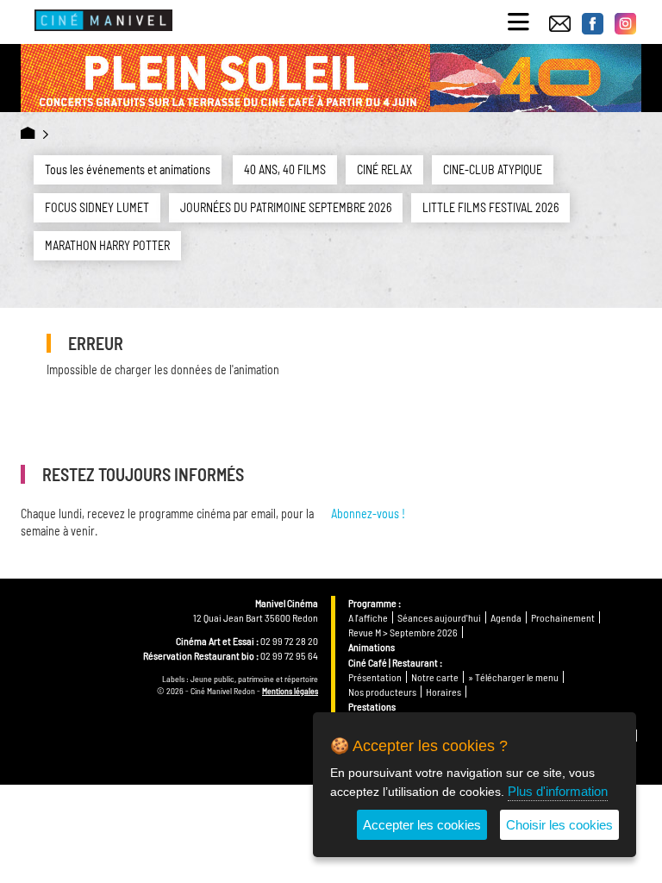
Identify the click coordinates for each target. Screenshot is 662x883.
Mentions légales (290, 691)
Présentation (375, 677)
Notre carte (435, 677)
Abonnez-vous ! (368, 513)
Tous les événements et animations (127, 169)
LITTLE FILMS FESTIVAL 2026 (490, 207)
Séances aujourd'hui (439, 617)
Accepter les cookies (422, 824)
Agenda (505, 617)
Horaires (443, 692)
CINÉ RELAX (384, 169)
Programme (372, 603)
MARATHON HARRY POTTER (107, 245)
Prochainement (563, 617)
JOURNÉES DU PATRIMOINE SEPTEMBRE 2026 (285, 207)
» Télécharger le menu (513, 677)
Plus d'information (558, 791)
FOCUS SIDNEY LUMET (97, 207)
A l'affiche (368, 617)
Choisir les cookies (559, 824)
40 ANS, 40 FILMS (285, 169)
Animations (371, 647)
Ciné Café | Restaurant (393, 662)
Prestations (372, 706)
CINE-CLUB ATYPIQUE (492, 169)
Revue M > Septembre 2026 (403, 632)
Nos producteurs (382, 692)
